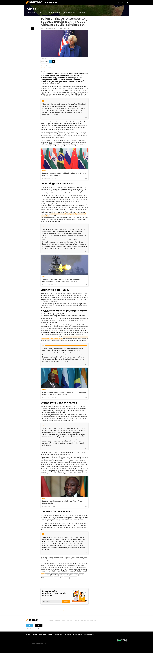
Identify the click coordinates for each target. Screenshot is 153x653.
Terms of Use (42, 634)
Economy (69, 620)
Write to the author (50, 67)
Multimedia (93, 620)
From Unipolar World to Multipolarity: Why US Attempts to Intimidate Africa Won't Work (64, 393)
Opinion (47, 574)
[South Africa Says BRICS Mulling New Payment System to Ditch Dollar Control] (64, 158)
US (67, 574)
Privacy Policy (67, 634)
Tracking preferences (89, 634)
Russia (71, 574)
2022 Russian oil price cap (47, 577)
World (51, 620)
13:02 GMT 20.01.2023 (46, 28)
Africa (44, 171)
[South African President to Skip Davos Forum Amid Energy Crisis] (64, 486)
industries (67, 577)
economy (56, 577)
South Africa (62, 574)
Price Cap (81, 574)
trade (61, 577)
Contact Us (50, 634)
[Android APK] (122, 640)
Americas (57, 620)
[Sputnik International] (34, 4)
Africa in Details (54, 574)
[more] (86, 117)
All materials (43, 67)
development (73, 577)
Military (76, 620)
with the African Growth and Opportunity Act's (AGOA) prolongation (63, 215)
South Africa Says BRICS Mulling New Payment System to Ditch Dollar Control (64, 174)
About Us (28, 634)
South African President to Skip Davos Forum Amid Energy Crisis (62, 502)
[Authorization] (118, 2)
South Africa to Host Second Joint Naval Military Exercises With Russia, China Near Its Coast (61, 280)
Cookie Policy (58, 634)
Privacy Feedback (77, 634)
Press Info (34, 634)
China (76, 574)
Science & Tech (84, 620)
